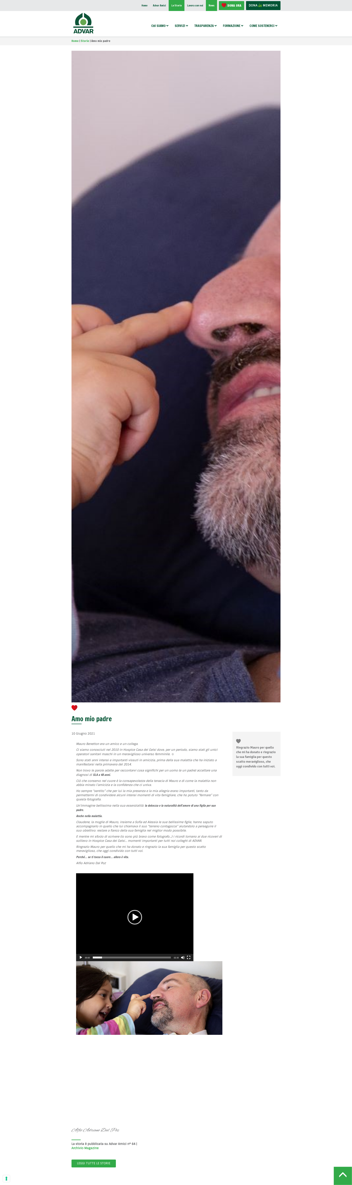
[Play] (81, 957)
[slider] (132, 957)
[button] (134, 917)
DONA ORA (234, 5)
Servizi (180, 25)
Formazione (231, 25)
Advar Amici (159, 5)
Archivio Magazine (85, 1148)
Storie (85, 41)
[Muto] (183, 957)
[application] (134, 917)
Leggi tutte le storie (93, 1163)
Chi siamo (158, 25)
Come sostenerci (262, 25)
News (211, 5)
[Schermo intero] (188, 957)
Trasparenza (204, 25)
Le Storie (176, 5)
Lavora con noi (195, 5)
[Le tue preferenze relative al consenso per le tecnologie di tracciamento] (6, 1178)
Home (144, 5)
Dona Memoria (263, 5)
